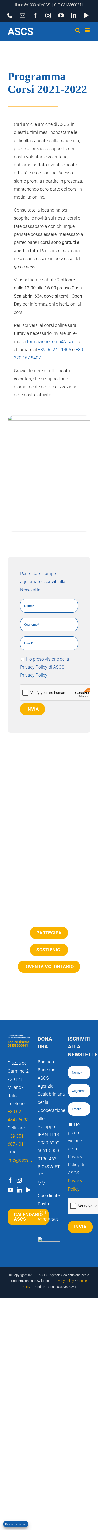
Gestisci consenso (15, 1524)
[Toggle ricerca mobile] (77, 30)
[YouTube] (10, 1190)
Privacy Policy (33, 675)
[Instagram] (19, 1180)
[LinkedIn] (19, 1190)
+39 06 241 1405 (54, 349)
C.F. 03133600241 (68, 5)
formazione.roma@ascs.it (52, 341)
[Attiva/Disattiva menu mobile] (87, 30)
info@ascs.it (20, 1160)
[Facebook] (10, 1180)
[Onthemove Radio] (28, 1190)
